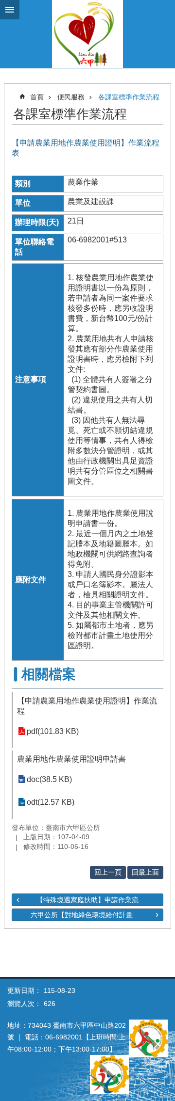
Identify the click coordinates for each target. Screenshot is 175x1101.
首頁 (37, 97)
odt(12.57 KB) (50, 802)
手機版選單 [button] (9, 9)
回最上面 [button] (145, 872)
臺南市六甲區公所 (87, 34)
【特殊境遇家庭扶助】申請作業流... (90, 900)
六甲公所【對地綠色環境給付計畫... (85, 915)
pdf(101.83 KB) (53, 731)
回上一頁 (108, 872)
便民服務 (71, 97)
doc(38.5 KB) (49, 779)
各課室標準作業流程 (128, 97)
